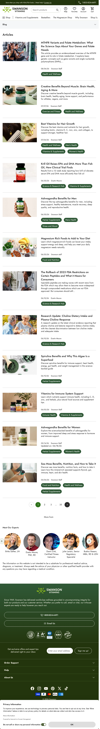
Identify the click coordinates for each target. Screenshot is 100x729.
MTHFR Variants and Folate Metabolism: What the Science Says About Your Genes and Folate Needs (68, 46)
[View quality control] (49, 635)
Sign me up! (83, 650)
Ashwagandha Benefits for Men (59, 198)
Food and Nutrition (51, 259)
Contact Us (47, 2)
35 (61, 504)
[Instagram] (39, 688)
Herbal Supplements (51, 219)
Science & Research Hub (53, 186)
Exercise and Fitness (51, 111)
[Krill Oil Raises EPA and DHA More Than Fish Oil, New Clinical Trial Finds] (20, 172)
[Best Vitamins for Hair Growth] (20, 132)
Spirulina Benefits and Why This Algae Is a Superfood (65, 358)
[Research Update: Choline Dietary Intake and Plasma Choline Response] (20, 324)
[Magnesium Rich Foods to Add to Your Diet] (20, 247)
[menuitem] (27, 17)
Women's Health (76, 151)
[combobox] (46, 10)
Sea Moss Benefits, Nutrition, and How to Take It (68, 464)
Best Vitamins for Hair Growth (58, 124)
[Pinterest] (53, 688)
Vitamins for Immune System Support (62, 394)
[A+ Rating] (40, 635)
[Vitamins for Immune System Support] (20, 402)
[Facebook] (32, 688)
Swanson (52, 699)
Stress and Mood (50, 226)
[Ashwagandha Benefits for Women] (20, 436)
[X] (59, 688)
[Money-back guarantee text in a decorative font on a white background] (68, 635)
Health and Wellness (51, 74)
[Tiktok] (66, 688)
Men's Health (71, 145)
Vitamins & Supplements (53, 151)
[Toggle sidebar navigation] (51, 24)
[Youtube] (46, 688)
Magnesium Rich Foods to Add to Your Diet (65, 238)
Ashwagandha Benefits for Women (60, 427)
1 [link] (38, 504)
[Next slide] (88, 541)
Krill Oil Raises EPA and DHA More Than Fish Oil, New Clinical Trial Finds (67, 165)
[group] (51, 545)
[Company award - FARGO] (31, 635)
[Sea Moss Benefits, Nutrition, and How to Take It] (20, 472)
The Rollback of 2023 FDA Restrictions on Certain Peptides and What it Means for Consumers (65, 275)
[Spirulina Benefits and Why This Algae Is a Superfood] (20, 365)
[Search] (57, 10)
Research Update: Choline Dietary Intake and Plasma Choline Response (66, 318)
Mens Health (70, 219)
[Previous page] (31, 504)
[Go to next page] (67, 504)
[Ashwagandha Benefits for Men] (20, 207)
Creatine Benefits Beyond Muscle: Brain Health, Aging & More (68, 88)
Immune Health (49, 414)
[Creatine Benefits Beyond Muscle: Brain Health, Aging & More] (20, 95)
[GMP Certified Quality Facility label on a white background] (58, 635)
